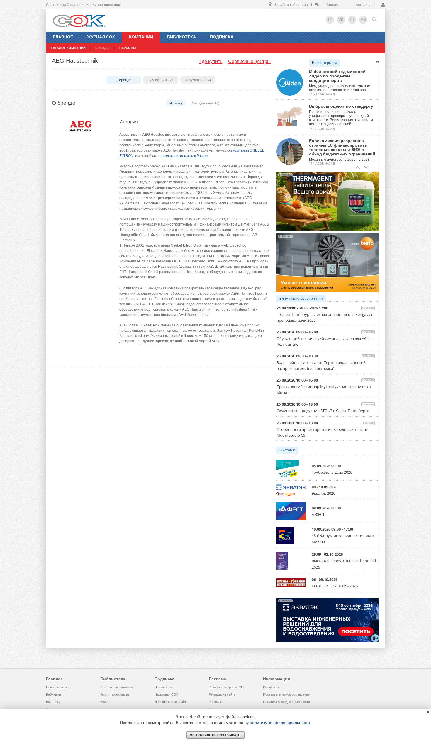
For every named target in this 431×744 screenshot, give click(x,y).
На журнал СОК (166, 694)
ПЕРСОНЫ (127, 48)
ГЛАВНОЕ (63, 37)
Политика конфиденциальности (286, 702)
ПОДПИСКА (221, 37)
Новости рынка (324, 63)
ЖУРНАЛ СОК (101, 37)
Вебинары (53, 694)
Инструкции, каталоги (116, 687)
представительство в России (184, 156)
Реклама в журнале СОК (227, 687)
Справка (333, 5)
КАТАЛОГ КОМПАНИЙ (68, 48)
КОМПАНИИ (141, 37)
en (317, 5)
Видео (104, 702)
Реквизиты (271, 687)
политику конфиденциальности (280, 722)
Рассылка (216, 702)
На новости (163, 687)
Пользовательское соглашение (286, 694)
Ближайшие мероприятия (301, 298)
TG (329, 20)
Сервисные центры (249, 61)
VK (341, 20)
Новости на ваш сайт (170, 702)
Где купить (210, 61)
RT (352, 20)
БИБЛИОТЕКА (181, 37)
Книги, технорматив (115, 694)
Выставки (287, 450)
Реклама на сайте (222, 694)
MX (363, 20)
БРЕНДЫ (102, 48)
